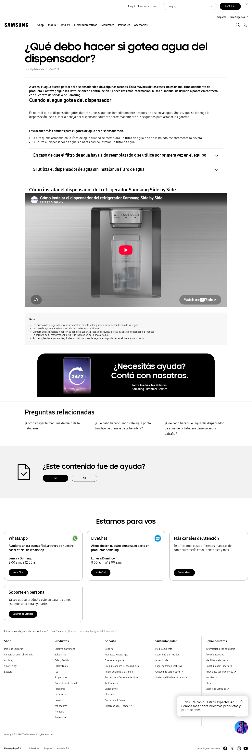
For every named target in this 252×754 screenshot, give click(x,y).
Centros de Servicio (23, 613)
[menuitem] (40, 25)
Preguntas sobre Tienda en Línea (122, 665)
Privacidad (34, 748)
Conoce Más (184, 572)
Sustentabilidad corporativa (170, 677)
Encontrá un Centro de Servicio (121, 677)
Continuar (230, 6)
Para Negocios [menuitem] (237, 17)
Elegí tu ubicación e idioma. (142, 6)
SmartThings (10, 665)
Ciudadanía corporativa (167, 671)
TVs (56, 671)
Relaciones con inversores (219, 671)
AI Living (8, 660)
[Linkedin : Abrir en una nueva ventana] (239, 748)
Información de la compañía (220, 648)
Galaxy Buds (61, 665)
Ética (208, 683)
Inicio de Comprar (13, 648)
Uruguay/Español (12, 748)
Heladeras (60, 688)
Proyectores (61, 677)
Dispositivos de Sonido (66, 683)
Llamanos (110, 694)
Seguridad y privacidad (167, 654)
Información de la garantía (119, 671)
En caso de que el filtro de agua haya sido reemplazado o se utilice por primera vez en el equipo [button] (119, 155)
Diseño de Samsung (216, 688)
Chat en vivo (111, 688)
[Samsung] (16, 25)
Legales (48, 748)
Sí (56, 477)
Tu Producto (112, 683)
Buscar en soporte (114, 660)
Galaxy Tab (60, 654)
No (84, 477)
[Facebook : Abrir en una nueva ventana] (225, 748)
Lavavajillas (61, 694)
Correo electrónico (115, 700)
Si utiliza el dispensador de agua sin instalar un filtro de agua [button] (89, 169)
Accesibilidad (162, 660)
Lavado (58, 700)
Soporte (109, 648)
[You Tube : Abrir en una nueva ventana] (246, 748)
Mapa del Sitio (63, 748)
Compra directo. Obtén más (18, 654)
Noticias (210, 677)
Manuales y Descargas (116, 654)
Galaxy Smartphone (65, 648)
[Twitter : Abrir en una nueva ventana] (232, 748)
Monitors (59, 711)
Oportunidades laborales (219, 665)
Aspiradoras (61, 705)
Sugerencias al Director (117, 705)
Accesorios (60, 717)
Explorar (8, 671)
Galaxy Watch (62, 660)
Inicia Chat (18, 572)
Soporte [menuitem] (221, 17)
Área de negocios (215, 654)
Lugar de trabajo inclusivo (169, 665)
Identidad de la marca (217, 660)
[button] (126, 375)
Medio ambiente (163, 648)
